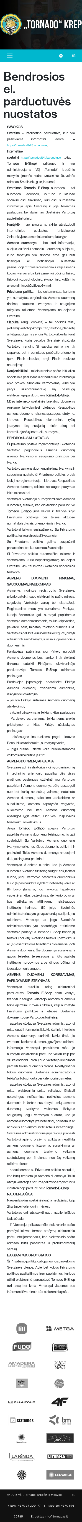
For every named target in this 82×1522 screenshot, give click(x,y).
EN (74, 55)
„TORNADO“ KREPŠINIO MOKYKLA (52, 25)
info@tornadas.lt (56, 1516)
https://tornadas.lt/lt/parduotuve (27, 145)
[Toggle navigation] (10, 55)
